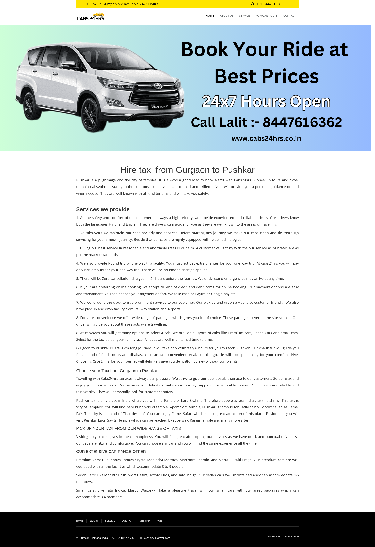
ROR (159, 520)
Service (244, 15)
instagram (292, 536)
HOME (210, 15)
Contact (289, 15)
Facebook (273, 536)
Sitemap (145, 520)
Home (79, 520)
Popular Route (267, 15)
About (94, 520)
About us (226, 15)
